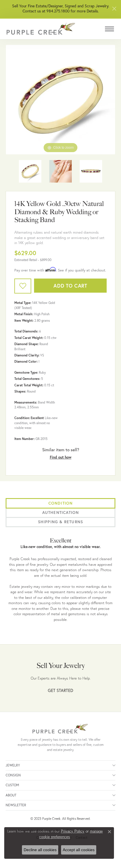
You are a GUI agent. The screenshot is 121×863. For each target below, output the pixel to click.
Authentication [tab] (60, 512)
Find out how (60, 457)
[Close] (114, 8)
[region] (60, 99)
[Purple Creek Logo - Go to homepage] (41, 29)
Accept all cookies (79, 849)
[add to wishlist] (22, 286)
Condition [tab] (60, 503)
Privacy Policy (72, 831)
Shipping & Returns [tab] (60, 521)
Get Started (60, 690)
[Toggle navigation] (109, 29)
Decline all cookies (40, 849)
